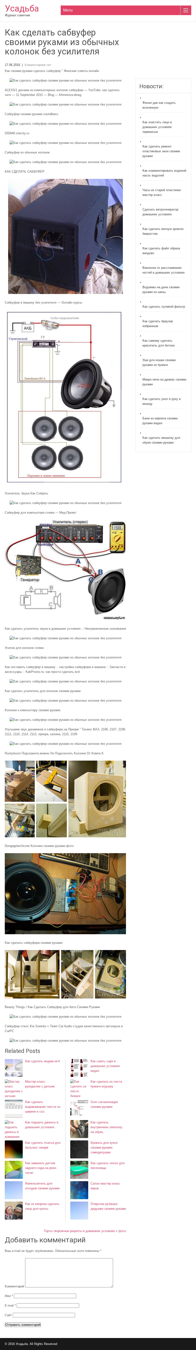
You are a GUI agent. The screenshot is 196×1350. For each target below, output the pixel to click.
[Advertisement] (163, 53)
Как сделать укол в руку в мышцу (161, 401)
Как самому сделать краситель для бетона (158, 343)
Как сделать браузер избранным (157, 323)
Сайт (8, 1315)
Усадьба (22, 9)
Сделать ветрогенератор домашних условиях (160, 212)
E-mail (10, 1305)
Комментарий (14, 1286)
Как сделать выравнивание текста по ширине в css (42, 1106)
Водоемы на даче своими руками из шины (161, 289)
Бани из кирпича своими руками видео (160, 421)
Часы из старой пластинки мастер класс (161, 192)
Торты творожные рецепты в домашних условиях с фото (85, 1231)
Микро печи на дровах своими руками (164, 382)
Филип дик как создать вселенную (159, 105)
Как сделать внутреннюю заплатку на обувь (106, 1127)
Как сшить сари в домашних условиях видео (105, 1066)
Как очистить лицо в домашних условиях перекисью (157, 127)
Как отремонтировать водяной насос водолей (164, 173)
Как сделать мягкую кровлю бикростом (163, 231)
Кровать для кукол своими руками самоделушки (104, 1147)
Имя (9, 1296)
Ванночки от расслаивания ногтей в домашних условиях (163, 270)
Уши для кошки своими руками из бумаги (159, 362)
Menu (68, 10)
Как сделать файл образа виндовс (161, 251)
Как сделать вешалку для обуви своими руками (161, 440)
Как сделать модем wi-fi (42, 1061)
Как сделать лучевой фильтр (163, 306)
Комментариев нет (38, 65)
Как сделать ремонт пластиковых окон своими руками (161, 151)
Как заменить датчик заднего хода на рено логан (40, 1167)
